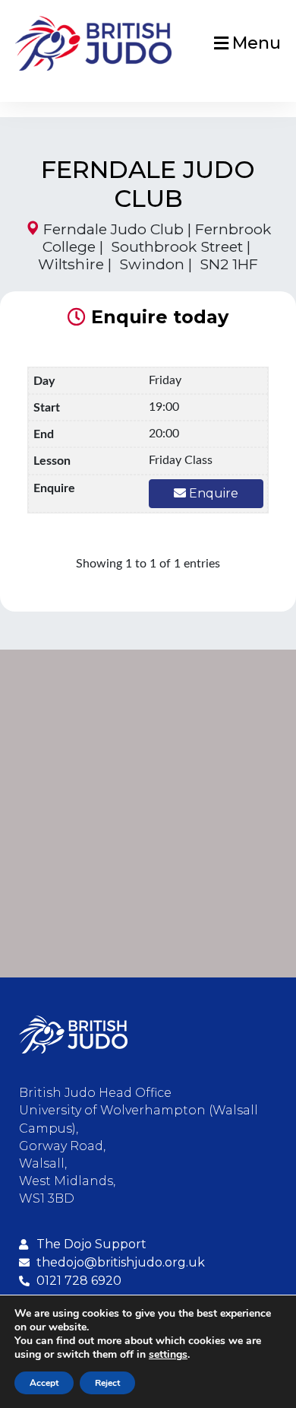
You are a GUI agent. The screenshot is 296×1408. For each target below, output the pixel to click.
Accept (44, 1383)
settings (168, 1355)
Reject (107, 1383)
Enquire (212, 493)
